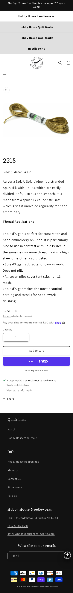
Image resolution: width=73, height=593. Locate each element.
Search (11, 429)
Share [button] (10, 398)
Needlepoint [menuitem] (36, 48)
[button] (5, 74)
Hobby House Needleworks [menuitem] (36, 16)
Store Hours (14, 487)
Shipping (7, 316)
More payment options (36, 370)
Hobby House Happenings (23, 461)
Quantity (7, 329)
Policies (12, 495)
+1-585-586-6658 (17, 526)
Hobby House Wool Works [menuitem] (36, 38)
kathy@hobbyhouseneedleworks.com (31, 534)
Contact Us (14, 478)
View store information (20, 390)
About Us (13, 470)
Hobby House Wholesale (22, 438)
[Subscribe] (61, 556)
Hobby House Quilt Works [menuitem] (36, 27)
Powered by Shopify (50, 586)
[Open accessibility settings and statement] (67, 555)
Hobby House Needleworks (31, 586)
